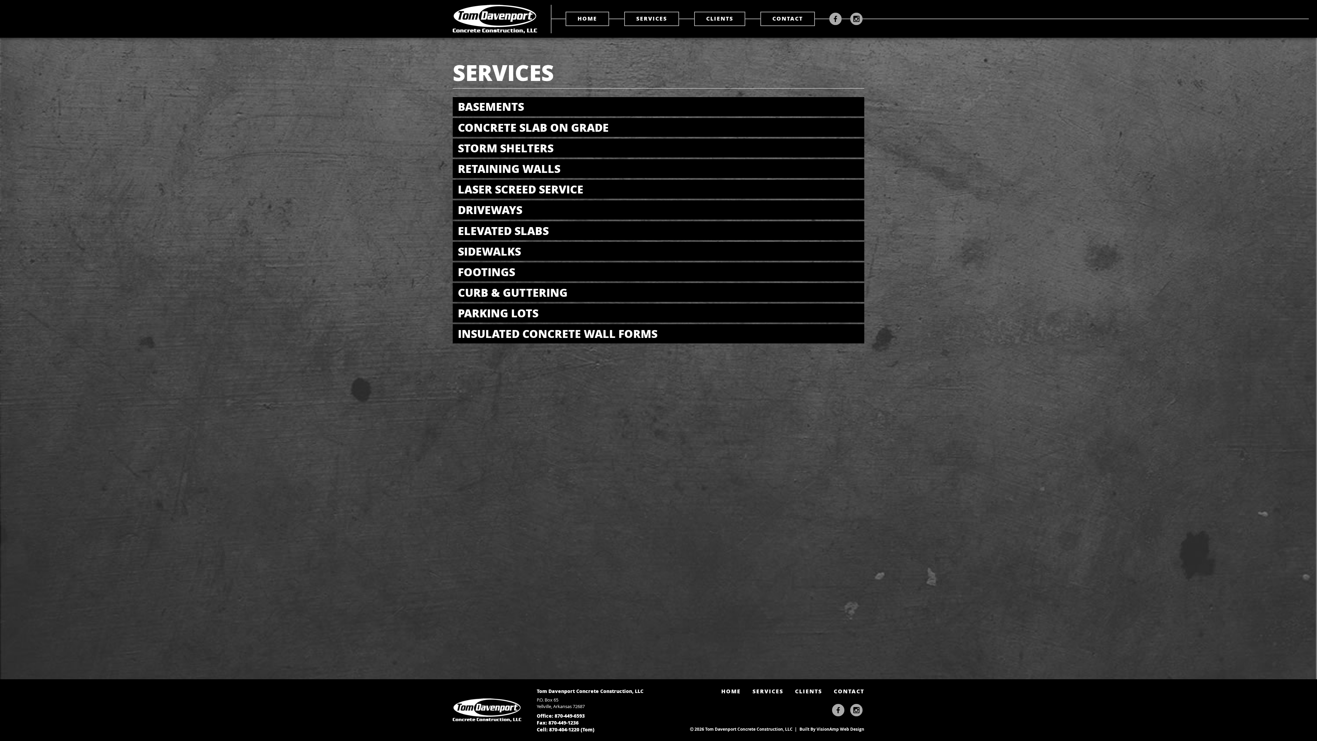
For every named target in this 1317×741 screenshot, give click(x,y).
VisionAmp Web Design (840, 729)
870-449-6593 (570, 715)
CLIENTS (719, 18)
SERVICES (651, 18)
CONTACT (787, 18)
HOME (587, 18)
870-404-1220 (564, 729)
